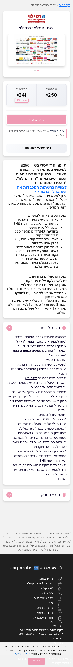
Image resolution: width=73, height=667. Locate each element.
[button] (38, 70)
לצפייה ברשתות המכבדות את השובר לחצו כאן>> (42, 189)
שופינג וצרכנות (43, 597)
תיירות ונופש (44, 607)
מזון (50, 602)
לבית (49, 622)
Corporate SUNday (40, 583)
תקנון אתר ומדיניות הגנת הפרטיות (41, 630)
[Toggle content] (9, 328)
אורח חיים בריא (43, 617)
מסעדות (47, 593)
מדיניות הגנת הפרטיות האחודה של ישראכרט (41, 636)
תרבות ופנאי (45, 612)
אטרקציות (46, 588)
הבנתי (36, 661)
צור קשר (58, 626)
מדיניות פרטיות (21, 653)
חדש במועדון (44, 578)
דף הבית (64, 5)
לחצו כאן (23, 364)
